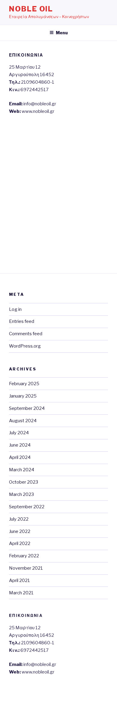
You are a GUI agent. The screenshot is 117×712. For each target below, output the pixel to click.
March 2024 (21, 469)
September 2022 (26, 506)
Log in (15, 309)
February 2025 (24, 383)
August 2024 (23, 420)
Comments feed (25, 333)
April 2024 (20, 457)
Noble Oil (31, 9)
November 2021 (26, 568)
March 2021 (21, 593)
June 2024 (20, 445)
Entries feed (21, 321)
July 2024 (19, 432)
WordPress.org (25, 346)
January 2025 (23, 396)
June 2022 (19, 531)
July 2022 (18, 519)
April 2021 (19, 580)
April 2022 (19, 543)
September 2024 (27, 408)
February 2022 (24, 556)
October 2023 (23, 482)
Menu (62, 32)
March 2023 (21, 494)
